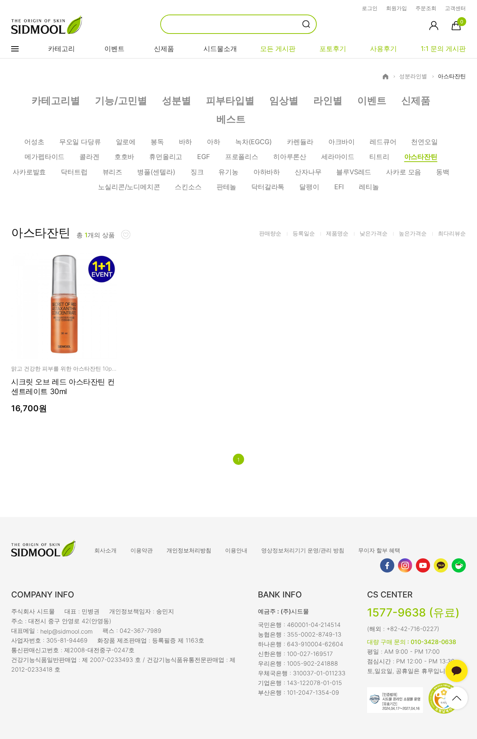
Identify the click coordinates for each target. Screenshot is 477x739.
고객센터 (455, 8)
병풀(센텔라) (156, 172)
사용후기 (383, 49)
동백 (442, 172)
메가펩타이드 (44, 157)
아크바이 (341, 142)
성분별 (176, 100)
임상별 (283, 100)
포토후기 (332, 49)
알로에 (126, 142)
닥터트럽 (74, 172)
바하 (185, 142)
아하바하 (266, 172)
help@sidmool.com (66, 631)
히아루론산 (289, 157)
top (456, 698)
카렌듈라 (300, 142)
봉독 (157, 142)
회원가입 (396, 8)
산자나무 (308, 172)
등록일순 (304, 233)
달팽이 (309, 187)
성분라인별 (413, 76)
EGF (203, 157)
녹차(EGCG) (253, 142)
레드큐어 (383, 142)
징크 (197, 172)
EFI (339, 187)
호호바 (124, 157)
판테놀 (226, 187)
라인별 (327, 100)
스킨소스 (188, 187)
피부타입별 (230, 100)
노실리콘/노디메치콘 (129, 187)
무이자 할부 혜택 (379, 550)
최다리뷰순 (452, 233)
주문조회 (426, 8)
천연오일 (424, 142)
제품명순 (337, 233)
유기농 (228, 172)
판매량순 (270, 233)
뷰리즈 (112, 172)
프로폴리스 (241, 157)
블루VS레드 (353, 172)
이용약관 (141, 550)
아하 (213, 142)
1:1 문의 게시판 (443, 49)
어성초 (34, 142)
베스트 (231, 119)
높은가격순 (413, 233)
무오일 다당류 (80, 142)
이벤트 (114, 49)
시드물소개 (220, 49)
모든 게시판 (278, 49)
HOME (385, 76)
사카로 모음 (403, 172)
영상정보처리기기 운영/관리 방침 (302, 550)
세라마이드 (337, 157)
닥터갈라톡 (267, 187)
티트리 (379, 157)
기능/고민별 (121, 100)
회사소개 (105, 550)
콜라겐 (89, 157)
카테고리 (61, 49)
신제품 (164, 49)
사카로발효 (29, 172)
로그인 (370, 8)
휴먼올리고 (165, 157)
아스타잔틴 (452, 76)
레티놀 (369, 187)
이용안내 (236, 550)
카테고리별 (56, 100)
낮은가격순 (374, 233)
